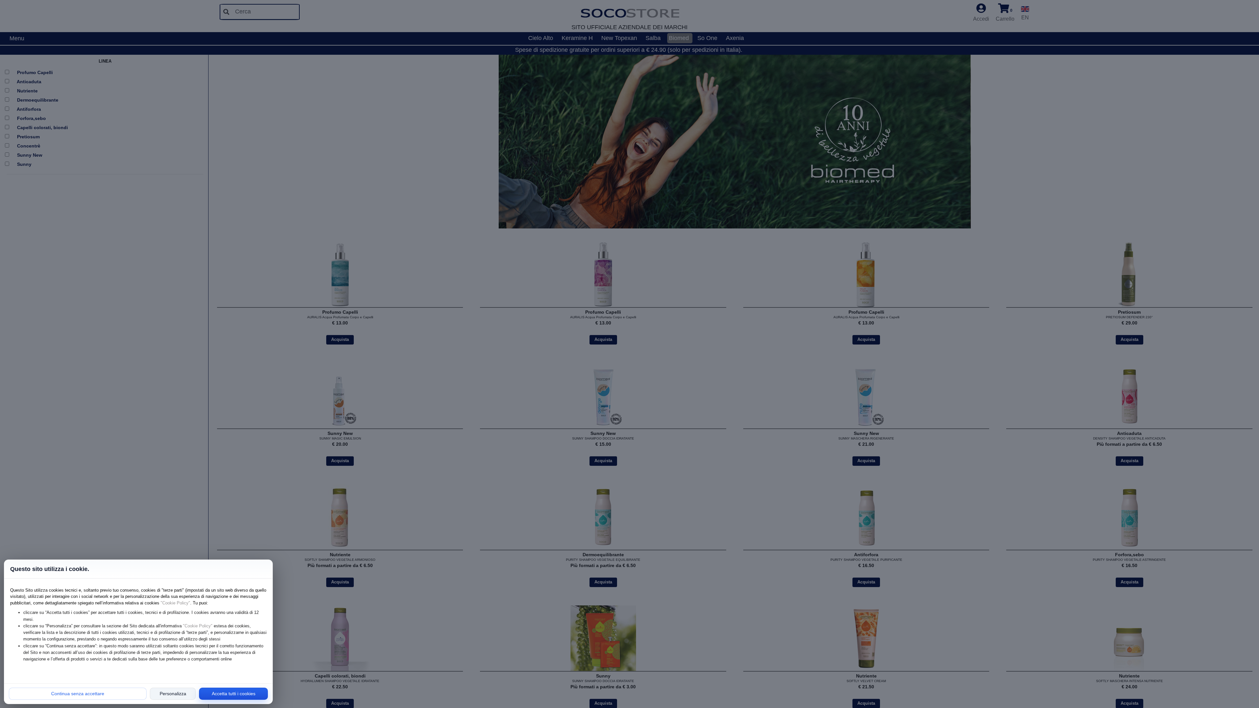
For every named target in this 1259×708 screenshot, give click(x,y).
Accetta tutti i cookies (233, 693)
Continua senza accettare (77, 693)
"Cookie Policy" (175, 602)
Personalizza (173, 693)
